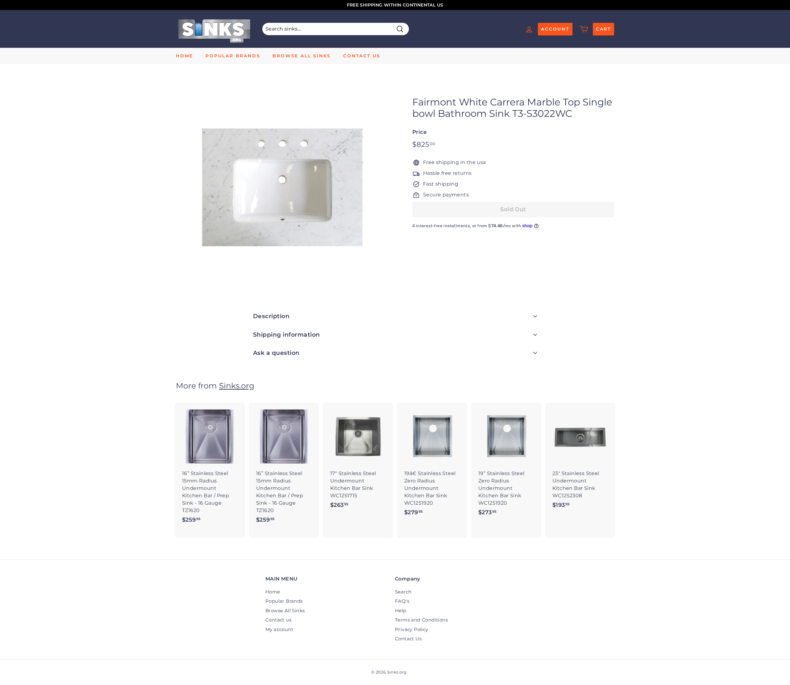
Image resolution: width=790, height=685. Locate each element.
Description (271, 316)
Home (184, 56)
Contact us (361, 56)
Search (403, 592)
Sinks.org (236, 385)
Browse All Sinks (301, 56)
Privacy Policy (411, 629)
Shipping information (286, 334)
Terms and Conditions (421, 620)
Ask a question (276, 352)
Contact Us (408, 639)
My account (279, 629)
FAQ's (402, 601)
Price (419, 132)
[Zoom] (283, 187)
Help (400, 610)
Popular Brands (233, 56)
